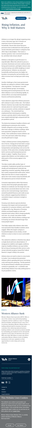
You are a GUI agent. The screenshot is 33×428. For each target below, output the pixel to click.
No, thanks (20, 425)
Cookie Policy (16, 411)
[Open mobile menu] (29, 18)
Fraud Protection (6, 394)
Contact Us (4, 387)
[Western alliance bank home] (5, 18)
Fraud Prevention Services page (13, 9)
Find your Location (6, 378)
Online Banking (21, 18)
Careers (3, 389)
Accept (9, 425)
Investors (4, 392)
